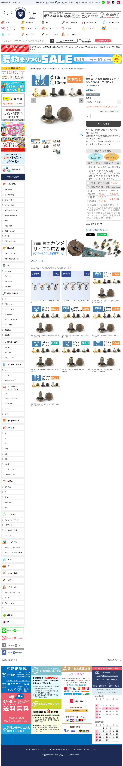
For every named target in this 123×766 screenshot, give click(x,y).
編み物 (9, 615)
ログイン (41, 2)
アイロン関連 (9, 309)
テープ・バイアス (11, 398)
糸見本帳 (8, 286)
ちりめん (8, 487)
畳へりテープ (9, 497)
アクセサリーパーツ (12, 520)
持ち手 (7, 347)
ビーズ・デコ (112, 28)
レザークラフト (52, 34)
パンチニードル (10, 469)
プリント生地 (9, 205)
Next (81, 100)
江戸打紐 (8, 502)
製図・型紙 (8, 314)
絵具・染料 (30, 34)
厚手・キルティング (12, 210)
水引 (6, 507)
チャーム (8, 535)
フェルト (8, 598)
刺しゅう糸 (8, 281)
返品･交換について (94, 224)
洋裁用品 (8, 330)
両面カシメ (83, 69)
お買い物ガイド (70, 2)
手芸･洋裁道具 (71, 22)
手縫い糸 (8, 276)
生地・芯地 (11, 184)
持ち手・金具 (91, 22)
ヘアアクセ (8, 525)
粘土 (9, 566)
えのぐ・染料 (12, 573)
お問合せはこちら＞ (109, 672)
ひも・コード (9, 403)
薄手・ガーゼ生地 (11, 215)
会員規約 (79, 749)
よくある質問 (83, 2)
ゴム (6, 393)
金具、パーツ (9, 358)
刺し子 (7, 464)
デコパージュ (9, 603)
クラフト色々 (71, 34)
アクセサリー (91, 28)
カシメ (76, 69)
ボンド (7, 608)
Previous (33, 100)
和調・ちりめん (10, 231)
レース (7, 409)
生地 (7, 22)
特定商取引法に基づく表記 (61, 749)
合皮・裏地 (8, 226)
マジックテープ (10, 380)
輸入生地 (29, 22)
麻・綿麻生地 (9, 195)
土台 (6, 454)
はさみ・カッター (11, 319)
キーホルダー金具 (11, 530)
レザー (9, 580)
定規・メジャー (10, 304)
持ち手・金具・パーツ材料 (46, 69)
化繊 (6, 220)
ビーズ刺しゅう (10, 474)
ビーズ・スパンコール (12, 548)
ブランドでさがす (11, 253)
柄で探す (8, 236)
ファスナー (8, 370)
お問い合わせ (91, 749)
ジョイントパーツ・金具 (64, 69)
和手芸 (68, 28)
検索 (59, 2)
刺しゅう (49, 28)
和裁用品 (8, 335)
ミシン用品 (8, 325)
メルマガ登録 (96, 2)
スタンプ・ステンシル (12, 593)
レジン (8, 34)
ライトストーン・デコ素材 (13, 553)
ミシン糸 (8, 271)
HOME (33, 69)
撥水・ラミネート (11, 200)
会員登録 (51, 2)
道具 (6, 459)
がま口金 (8, 352)
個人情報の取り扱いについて (38, 749)
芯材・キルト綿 (10, 241)
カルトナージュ (32, 28)
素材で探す (8, 190)
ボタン (7, 375)
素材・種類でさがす (12, 259)
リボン (7, 414)
